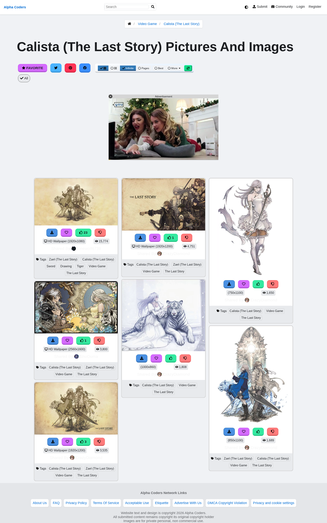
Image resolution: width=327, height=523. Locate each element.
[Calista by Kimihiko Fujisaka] (251, 276)
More (174, 68)
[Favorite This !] (67, 341)
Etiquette (161, 503)
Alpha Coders (15, 7)
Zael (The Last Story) (63, 259)
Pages (145, 68)
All (25, 78)
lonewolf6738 (89, 248)
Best (160, 68)
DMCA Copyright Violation (227, 503)
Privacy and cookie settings (273, 503)
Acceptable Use (137, 503)
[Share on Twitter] (56, 68)
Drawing (66, 266)
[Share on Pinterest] (70, 68)
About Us (40, 503)
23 (85, 233)
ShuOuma (89, 356)
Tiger (80, 266)
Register (315, 7)
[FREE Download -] (53, 341)
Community (284, 7)
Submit (261, 7)
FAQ (56, 503)
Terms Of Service (106, 503)
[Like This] (171, 358)
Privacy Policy (76, 503)
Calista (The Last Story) (181, 24)
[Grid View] (103, 68)
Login (301, 7)
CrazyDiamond (89, 457)
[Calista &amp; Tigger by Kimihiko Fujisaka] (163, 350)
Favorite (34, 68)
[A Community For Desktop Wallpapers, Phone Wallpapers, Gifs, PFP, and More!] (129, 24)
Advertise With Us (188, 503)
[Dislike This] (99, 341)
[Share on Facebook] (85, 68)
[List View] (113, 68)
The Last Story (76, 273)
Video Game (147, 24)
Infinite (130, 68)
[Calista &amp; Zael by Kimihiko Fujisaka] (251, 423)
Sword (51, 266)
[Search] (153, 6)
